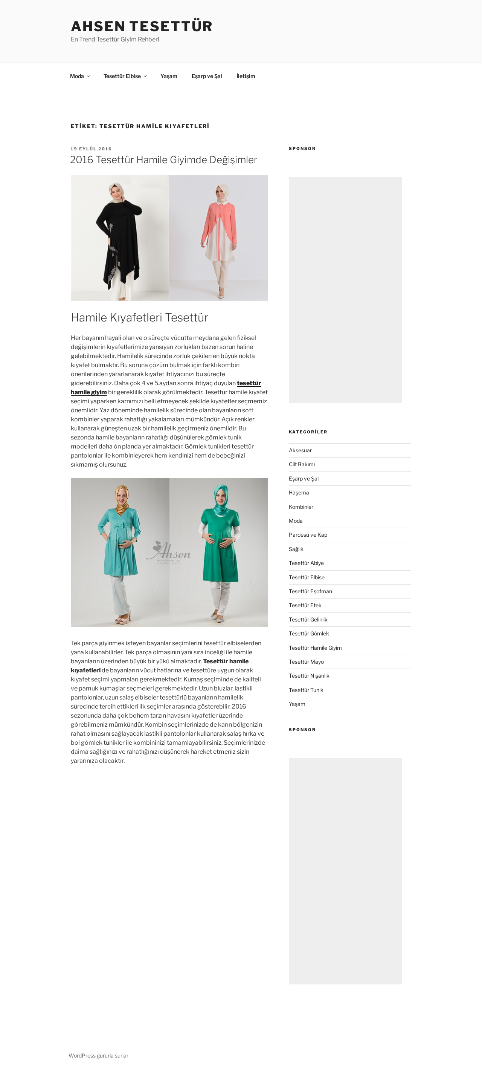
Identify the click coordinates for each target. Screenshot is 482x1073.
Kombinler (301, 507)
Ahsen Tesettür (142, 26)
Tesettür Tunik (306, 690)
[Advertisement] (345, 290)
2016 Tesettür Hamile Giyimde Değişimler (164, 159)
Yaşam (168, 76)
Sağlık (296, 549)
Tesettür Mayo (306, 661)
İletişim (245, 76)
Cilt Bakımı (302, 464)
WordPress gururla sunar (98, 1055)
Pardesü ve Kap (308, 534)
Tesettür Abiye (306, 563)
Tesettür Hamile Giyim (315, 647)
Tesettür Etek (305, 605)
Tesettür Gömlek (309, 633)
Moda (77, 76)
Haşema (299, 492)
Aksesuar (300, 450)
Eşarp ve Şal (207, 76)
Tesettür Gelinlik (308, 619)
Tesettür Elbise (122, 76)
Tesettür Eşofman (310, 591)
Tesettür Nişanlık (309, 675)
